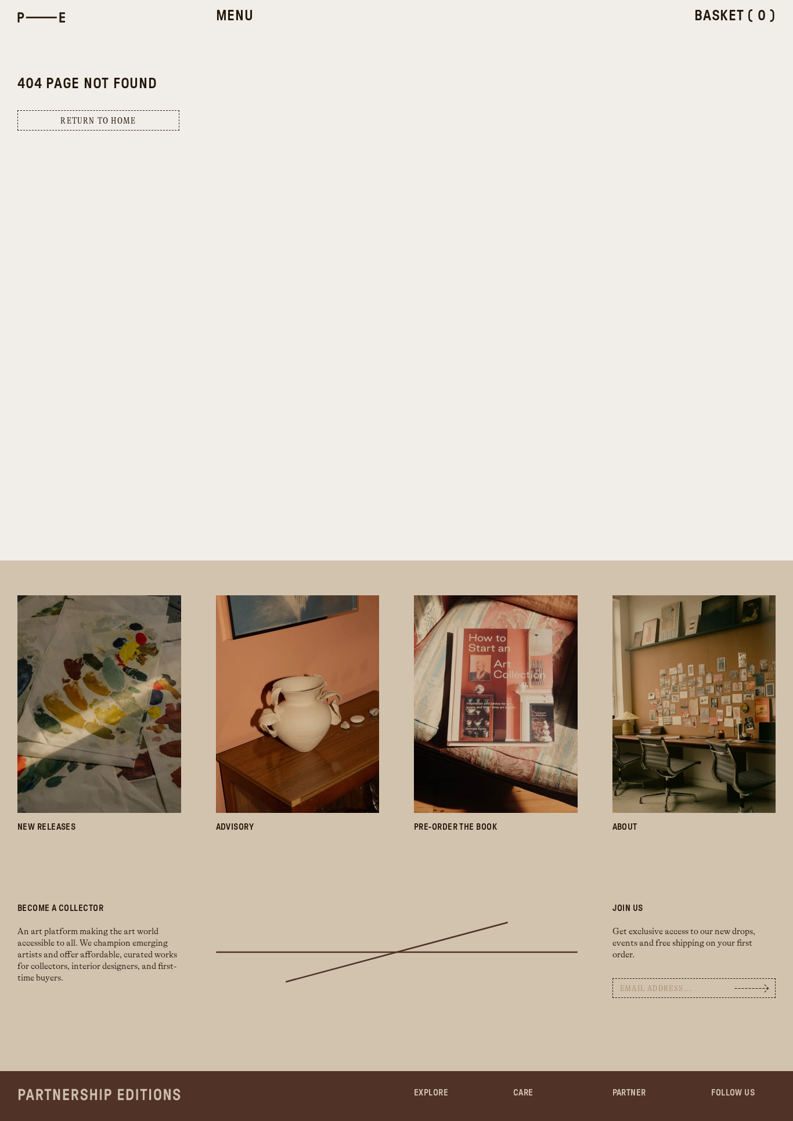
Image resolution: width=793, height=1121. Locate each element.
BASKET (735, 16)
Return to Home (98, 121)
